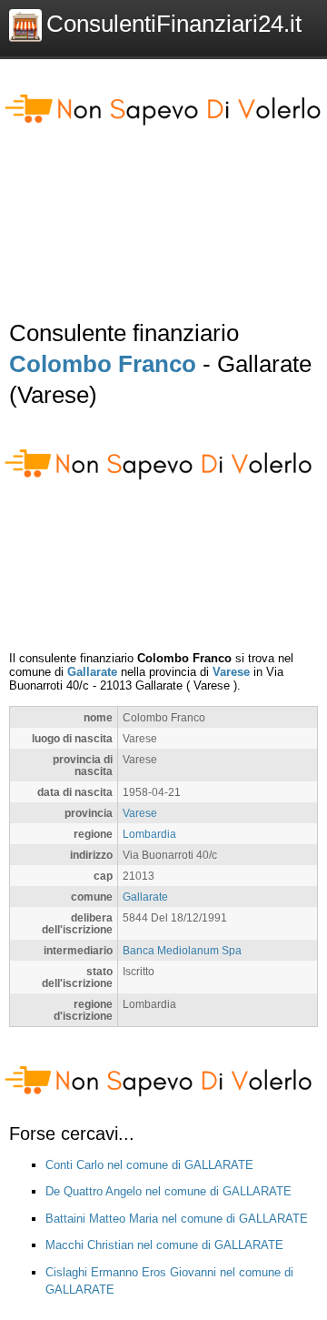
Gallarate (92, 672)
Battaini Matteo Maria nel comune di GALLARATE (176, 1218)
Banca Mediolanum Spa (182, 950)
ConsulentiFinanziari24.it (174, 23)
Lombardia (149, 834)
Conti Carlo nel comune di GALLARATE (149, 1165)
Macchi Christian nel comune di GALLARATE (164, 1245)
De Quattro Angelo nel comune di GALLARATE (168, 1191)
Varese (231, 672)
